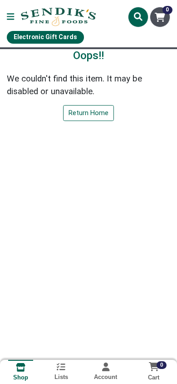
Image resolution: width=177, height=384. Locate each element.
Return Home (88, 113)
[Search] (138, 16)
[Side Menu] (10, 17)
